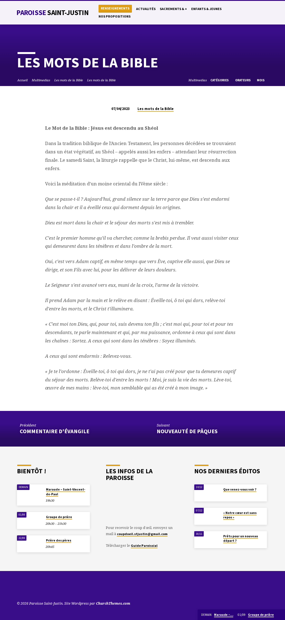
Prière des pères (58, 540)
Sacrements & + (173, 9)
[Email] (266, 12)
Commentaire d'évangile (54, 431)
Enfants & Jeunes (206, 9)
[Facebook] (255, 12)
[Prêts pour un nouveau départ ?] (207, 539)
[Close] (280, 615)
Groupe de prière (59, 517)
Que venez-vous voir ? (239, 489)
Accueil (22, 80)
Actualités (146, 9)
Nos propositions (115, 16)
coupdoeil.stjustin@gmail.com (142, 534)
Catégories (219, 80)
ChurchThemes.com (113, 603)
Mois (261, 80)
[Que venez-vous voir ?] (207, 492)
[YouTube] (244, 12)
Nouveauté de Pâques (187, 431)
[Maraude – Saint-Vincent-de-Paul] (29, 492)
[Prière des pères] (29, 543)
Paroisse (52, 12)
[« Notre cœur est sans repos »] (207, 516)
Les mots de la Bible (68, 80)
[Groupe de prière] (29, 520)
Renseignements (115, 8)
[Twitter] (249, 12)
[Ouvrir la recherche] (237, 13)
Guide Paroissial (144, 545)
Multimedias (41, 80)
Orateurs (243, 80)
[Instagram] (260, 12)
